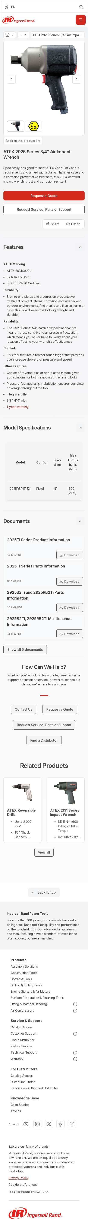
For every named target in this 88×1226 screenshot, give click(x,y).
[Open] (81, 20)
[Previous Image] (11, 79)
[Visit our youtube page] (26, 1124)
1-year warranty (18, 407)
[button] (44, 247)
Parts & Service (21, 1046)
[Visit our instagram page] (37, 1124)
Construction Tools (24, 973)
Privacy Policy (18, 1178)
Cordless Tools (21, 979)
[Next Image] (76, 79)
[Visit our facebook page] (60, 1124)
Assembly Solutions (24, 966)
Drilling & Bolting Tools (26, 985)
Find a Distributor (22, 1040)
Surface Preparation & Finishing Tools (37, 998)
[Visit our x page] (49, 1124)
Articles (16, 1111)
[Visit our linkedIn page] (72, 1124)
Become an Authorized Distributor (34, 1088)
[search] (81, 7)
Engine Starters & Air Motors (30, 991)
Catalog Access (22, 1027)
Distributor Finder (23, 1082)
